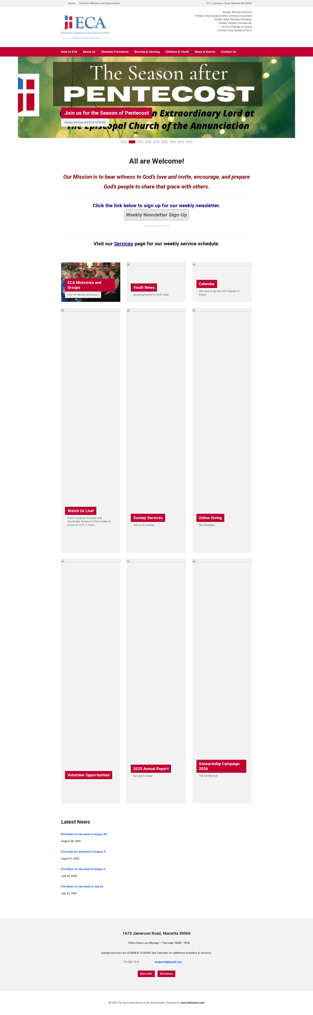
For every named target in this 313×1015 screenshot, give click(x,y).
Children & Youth (177, 51)
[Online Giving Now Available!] (222, 550)
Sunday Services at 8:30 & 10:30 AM (85, 122)
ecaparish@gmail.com (168, 962)
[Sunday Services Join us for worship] (156, 550)
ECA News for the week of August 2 (83, 869)
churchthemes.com (192, 1002)
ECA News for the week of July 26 (82, 886)
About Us (89, 51)
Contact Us (228, 51)
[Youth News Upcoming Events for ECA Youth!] (156, 299)
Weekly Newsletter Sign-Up (156, 215)
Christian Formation (115, 51)
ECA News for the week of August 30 (84, 834)
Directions (166, 973)
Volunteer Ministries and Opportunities (99, 3)
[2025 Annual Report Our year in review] (156, 801)
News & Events (205, 51)
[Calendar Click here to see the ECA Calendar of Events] (222, 299)
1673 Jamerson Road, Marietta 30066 (157, 933)
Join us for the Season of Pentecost (106, 113)
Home (71, 3)
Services (123, 243)
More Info (146, 973)
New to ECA (69, 51)
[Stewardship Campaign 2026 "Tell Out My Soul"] (222, 801)
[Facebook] (193, 962)
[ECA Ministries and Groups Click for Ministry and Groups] (90, 299)
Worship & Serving (147, 51)
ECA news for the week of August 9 (83, 851)
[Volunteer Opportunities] (90, 801)
